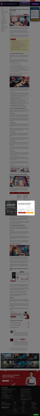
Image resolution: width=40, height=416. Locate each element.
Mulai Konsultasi (22, 212)
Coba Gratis (30, 212)
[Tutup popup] (33, 201)
